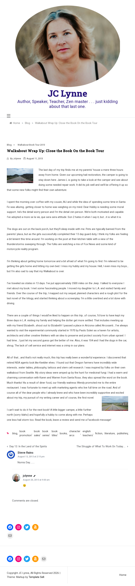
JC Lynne (67, 93)
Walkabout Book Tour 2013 (31, 144)
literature (110, 433)
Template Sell (36, 577)
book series (45, 433)
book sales (37, 433)
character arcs (74, 433)
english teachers (88, 433)
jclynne (17, 158)
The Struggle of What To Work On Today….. (101, 446)
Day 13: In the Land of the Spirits (28, 446)
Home (122, 574)
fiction (98, 433)
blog (14, 433)
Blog (9, 144)
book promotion (26, 433)
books (63, 433)
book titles (54, 433)
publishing (122, 433)
